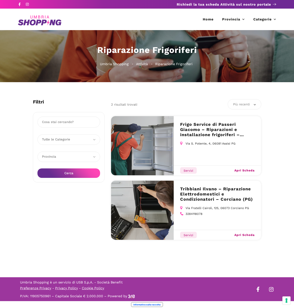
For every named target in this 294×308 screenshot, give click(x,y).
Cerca (68, 173)
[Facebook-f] (19, 4)
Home (208, 19)
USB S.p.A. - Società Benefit (99, 282)
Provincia (231, 19)
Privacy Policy (66, 288)
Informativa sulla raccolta (147, 304)
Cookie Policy (93, 288)
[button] (68, 139)
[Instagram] (27, 4)
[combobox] (244, 104)
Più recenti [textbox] (241, 104)
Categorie (262, 19)
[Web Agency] (131, 296)
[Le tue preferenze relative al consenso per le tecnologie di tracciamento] (286, 300)
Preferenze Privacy (35, 288)
